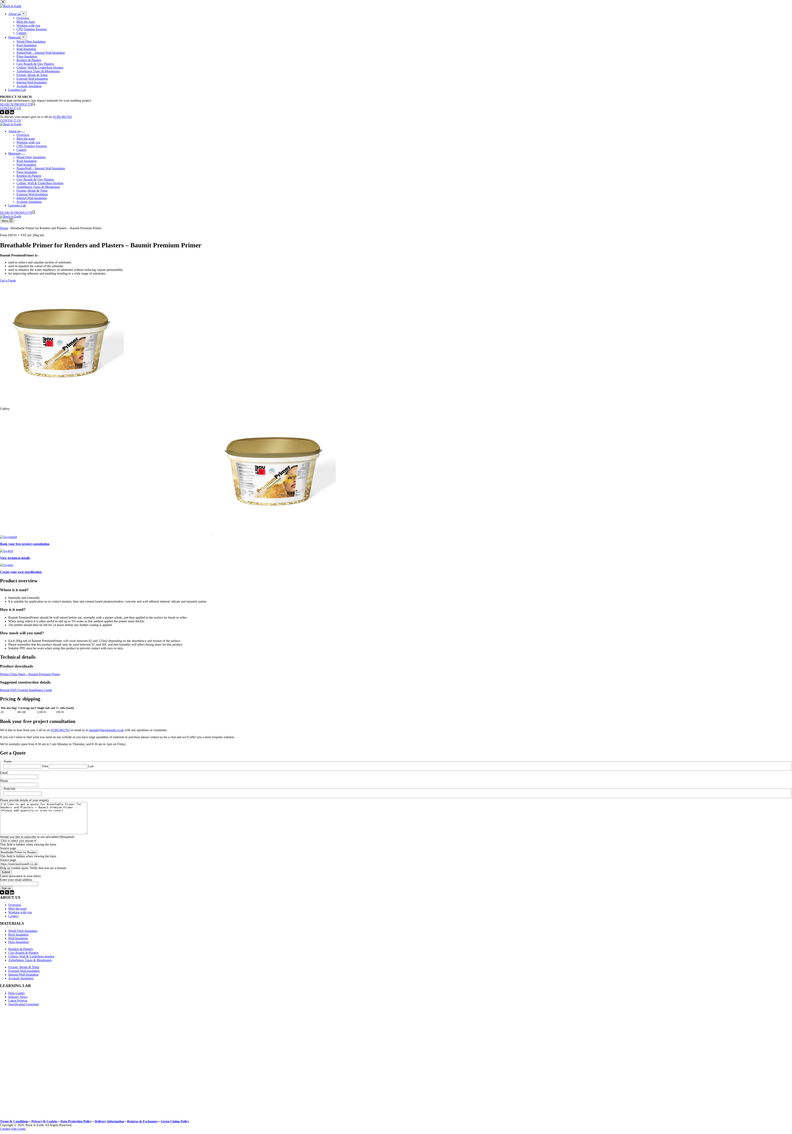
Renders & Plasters (28, 175)
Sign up (6, 888)
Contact (13, 916)
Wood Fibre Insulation (31, 157)
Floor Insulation (26, 172)
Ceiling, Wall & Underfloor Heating (39, 183)
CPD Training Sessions (31, 146)
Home (4, 228)
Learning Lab (17, 205)
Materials (14, 153)
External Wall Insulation (32, 194)
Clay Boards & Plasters (23, 952)
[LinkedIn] (12, 893)
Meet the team (25, 138)
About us (14, 131)
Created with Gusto (12, 1128)
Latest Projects (17, 1000)
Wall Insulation (26, 164)
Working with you (28, 142)
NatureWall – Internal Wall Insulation (40, 168)
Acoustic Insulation (29, 201)
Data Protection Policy (76, 1121)
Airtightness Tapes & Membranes (38, 187)
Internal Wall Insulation (31, 198)
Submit (6, 872)
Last (90, 766)
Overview (22, 135)
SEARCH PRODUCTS (16, 212)
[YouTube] (2, 893)
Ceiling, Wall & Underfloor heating (31, 956)
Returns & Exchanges (142, 1121)
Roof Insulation (26, 161)
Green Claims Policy (175, 1121)
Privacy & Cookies (44, 1121)
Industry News (17, 997)
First (45, 766)
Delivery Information (109, 1121)
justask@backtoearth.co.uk (106, 730)
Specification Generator (23, 1004)
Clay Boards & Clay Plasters (35, 179)
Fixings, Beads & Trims (31, 190)
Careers (21, 150)
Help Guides (16, 993)
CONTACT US (10, 120)
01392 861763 (62, 117)
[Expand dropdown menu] (23, 132)
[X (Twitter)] (7, 893)
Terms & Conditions (14, 1121)
